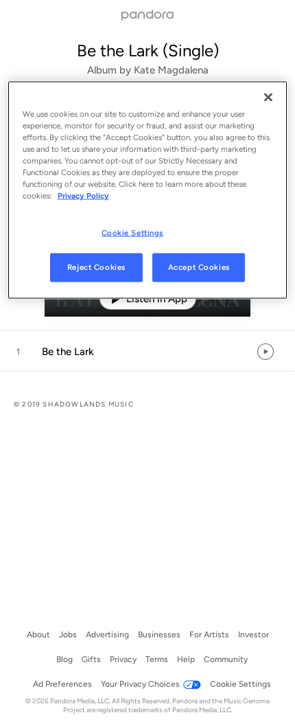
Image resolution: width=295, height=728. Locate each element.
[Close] (268, 97)
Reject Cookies (96, 267)
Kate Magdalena (171, 70)
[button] (147, 351)
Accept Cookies (199, 267)
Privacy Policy (83, 196)
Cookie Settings (133, 232)
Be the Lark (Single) (148, 50)
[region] (148, 190)
